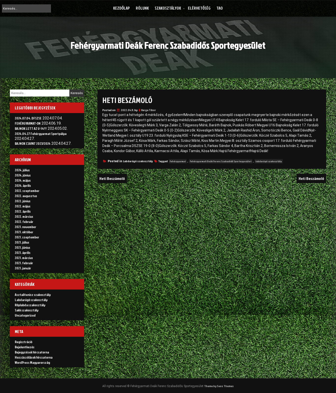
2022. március (24, 216)
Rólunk (142, 8)
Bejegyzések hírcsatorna (32, 352)
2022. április (23, 211)
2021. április (23, 252)
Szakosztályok (168, 8)
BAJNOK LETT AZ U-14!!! (31, 128)
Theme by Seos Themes (219, 386)
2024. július (22, 170)
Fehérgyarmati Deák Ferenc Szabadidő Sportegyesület (220, 161)
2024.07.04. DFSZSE (28, 118)
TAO (219, 8)
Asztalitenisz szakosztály (33, 294)
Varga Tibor (148, 110)
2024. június (23, 175)
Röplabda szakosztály (30, 305)
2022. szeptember (27, 190)
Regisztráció (23, 341)
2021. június (22, 247)
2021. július (22, 242)
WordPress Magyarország (32, 362)
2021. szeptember (27, 237)
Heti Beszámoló (112, 178)
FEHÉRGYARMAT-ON (28, 123)
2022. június (23, 201)
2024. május (23, 180)
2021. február (24, 263)
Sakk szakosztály (26, 310)
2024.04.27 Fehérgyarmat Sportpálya (40, 133)
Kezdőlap (121, 8)
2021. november (25, 226)
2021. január (23, 268)
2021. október (24, 232)
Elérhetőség (199, 8)
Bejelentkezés (24, 347)
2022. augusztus (26, 195)
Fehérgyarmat (178, 161)
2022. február (24, 221)
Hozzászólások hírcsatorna (33, 357)
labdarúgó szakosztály (269, 161)
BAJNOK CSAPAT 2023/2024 (32, 143)
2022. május (23, 206)
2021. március (24, 257)
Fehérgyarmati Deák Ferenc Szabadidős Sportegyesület (168, 45)
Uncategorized (25, 315)
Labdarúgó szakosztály (138, 161)
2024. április (23, 185)
